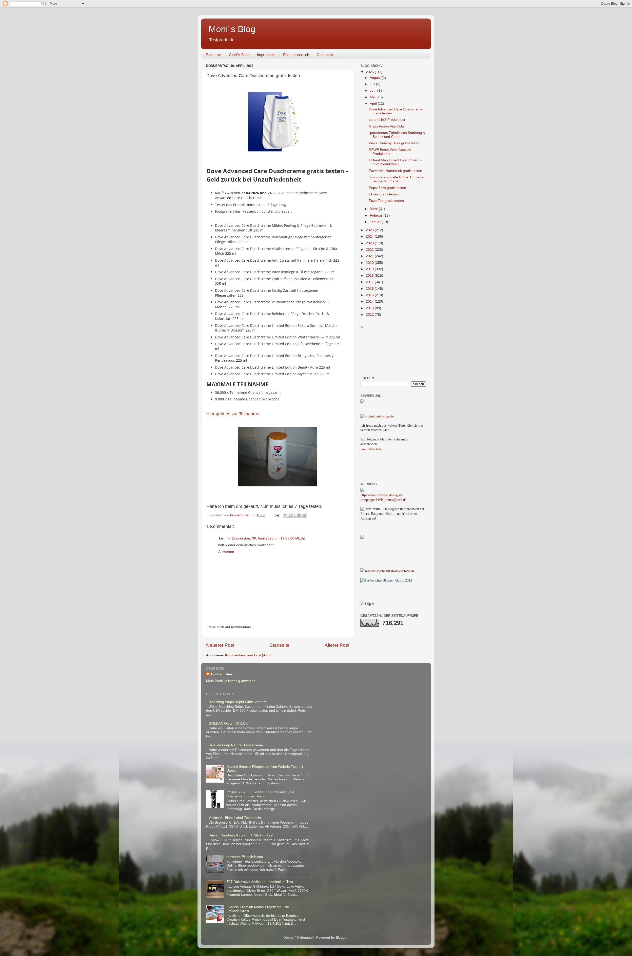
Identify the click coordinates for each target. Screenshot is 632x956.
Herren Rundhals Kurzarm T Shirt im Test (241, 835)
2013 (370, 308)
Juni (373, 90)
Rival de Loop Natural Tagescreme (236, 745)
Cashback (325, 55)
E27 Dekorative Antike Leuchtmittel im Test (259, 882)
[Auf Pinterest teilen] (304, 515)
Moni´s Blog (232, 29)
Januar (376, 222)
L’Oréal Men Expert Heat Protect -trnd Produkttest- (395, 162)
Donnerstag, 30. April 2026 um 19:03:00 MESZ (268, 538)
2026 (370, 72)
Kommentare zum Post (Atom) (249, 655)
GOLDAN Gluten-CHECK (228, 723)
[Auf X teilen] (295, 515)
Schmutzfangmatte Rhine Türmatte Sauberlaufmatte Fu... (396, 179)
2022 (370, 249)
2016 (370, 289)
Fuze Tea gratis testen (386, 201)
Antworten (226, 552)
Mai (373, 97)
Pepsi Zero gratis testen (387, 188)
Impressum (266, 55)
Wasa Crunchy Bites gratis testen (394, 143)
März (374, 209)
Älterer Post (337, 645)
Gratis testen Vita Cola (386, 126)
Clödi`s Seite (239, 55)
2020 (370, 263)
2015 (370, 295)
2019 (370, 269)
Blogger (342, 937)
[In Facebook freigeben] (299, 515)
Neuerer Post (220, 645)
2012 (370, 314)
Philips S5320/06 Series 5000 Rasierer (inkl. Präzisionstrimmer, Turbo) (260, 794)
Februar (376, 215)
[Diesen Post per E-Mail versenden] (285, 515)
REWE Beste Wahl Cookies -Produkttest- (391, 152)
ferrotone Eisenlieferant (244, 857)
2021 (370, 256)
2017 (370, 282)
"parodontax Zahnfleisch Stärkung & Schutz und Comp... (397, 135)
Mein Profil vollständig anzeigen (231, 681)
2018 (370, 275)
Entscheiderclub (296, 55)
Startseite (213, 55)
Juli (373, 84)
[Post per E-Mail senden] (276, 515)
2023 (370, 243)
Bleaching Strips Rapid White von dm (237, 702)
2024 (370, 236)
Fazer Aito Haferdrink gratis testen (395, 171)
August (376, 78)
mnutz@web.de (371, 449)
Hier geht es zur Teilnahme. (233, 413)
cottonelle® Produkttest (387, 120)
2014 (370, 301)
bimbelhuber (221, 674)
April (374, 103)
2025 (370, 230)
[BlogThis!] (290, 515)
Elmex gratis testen (384, 194)
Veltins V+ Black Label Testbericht (235, 818)
